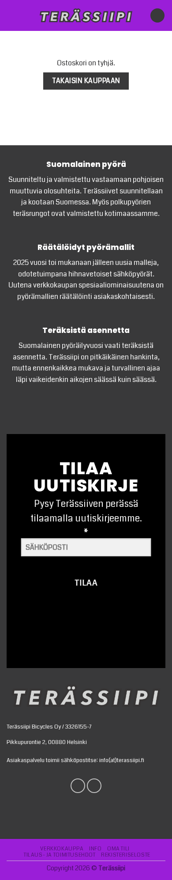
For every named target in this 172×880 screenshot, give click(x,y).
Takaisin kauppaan (86, 81)
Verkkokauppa (61, 849)
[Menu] (12, 15)
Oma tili (118, 849)
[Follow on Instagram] (94, 785)
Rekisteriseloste (125, 855)
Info (95, 849)
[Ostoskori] (157, 15)
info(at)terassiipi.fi (122, 760)
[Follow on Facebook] (78, 785)
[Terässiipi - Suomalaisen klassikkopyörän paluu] (86, 16)
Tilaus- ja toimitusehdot (60, 855)
